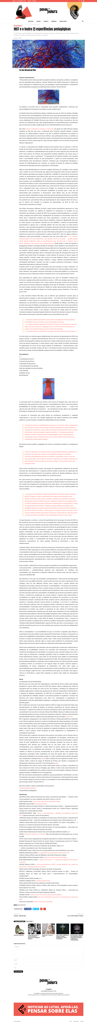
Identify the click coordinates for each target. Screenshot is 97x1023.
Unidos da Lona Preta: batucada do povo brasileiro (45, 894)
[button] (82, 21)
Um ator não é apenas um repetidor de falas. (46, 801)
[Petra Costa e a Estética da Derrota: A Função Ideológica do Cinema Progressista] (62, 929)
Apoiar (38, 21)
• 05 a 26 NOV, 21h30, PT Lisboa (75, 915)
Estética (22, 24)
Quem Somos (63, 21)
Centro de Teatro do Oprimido (43, 901)
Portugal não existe (41, 804)
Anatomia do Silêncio (19, 935)
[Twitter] (84, 1)
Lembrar (53, 21)
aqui (67, 716)
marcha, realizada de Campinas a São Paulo (40, 129)
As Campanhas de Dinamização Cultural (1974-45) (53, 853)
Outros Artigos (29, 921)
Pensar (46, 21)
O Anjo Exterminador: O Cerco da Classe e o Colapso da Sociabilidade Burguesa (34, 937)
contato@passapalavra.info (48, 991)
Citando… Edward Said (20, 915)
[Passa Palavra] (48, 11)
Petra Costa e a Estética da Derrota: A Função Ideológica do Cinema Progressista (62, 937)
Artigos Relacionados (19, 921)
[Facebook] (79, 1)
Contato (34, 0)
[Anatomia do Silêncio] (20, 929)
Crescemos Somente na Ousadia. (34, 834)
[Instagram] (81, 1)
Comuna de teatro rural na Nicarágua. (55, 857)
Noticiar (30, 21)
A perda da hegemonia (43, 880)
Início (29, 0)
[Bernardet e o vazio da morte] (48, 929)
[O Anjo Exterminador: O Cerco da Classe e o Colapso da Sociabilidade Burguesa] (34, 929)
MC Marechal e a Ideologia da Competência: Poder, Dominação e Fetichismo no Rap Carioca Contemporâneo (77, 938)
